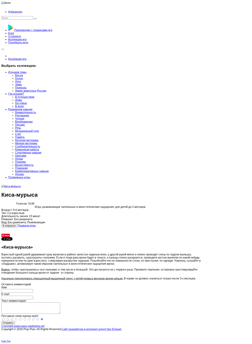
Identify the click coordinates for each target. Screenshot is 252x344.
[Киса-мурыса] (11, 186)
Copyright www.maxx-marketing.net (22, 326)
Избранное (15, 11)
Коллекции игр (17, 59)
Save (7, 235)
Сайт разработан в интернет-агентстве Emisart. (92, 329)
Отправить (8, 323)
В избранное (9, 225)
